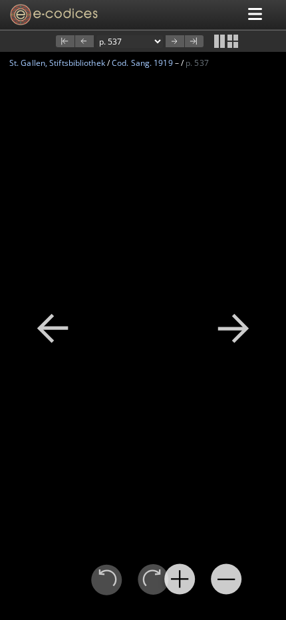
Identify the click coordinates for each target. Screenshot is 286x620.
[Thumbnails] (232, 41)
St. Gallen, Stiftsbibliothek (57, 63)
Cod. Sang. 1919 (142, 63)
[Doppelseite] (219, 41)
